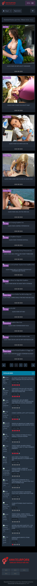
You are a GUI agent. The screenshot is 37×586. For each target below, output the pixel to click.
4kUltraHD (15, 439)
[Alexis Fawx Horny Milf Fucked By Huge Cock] (18, 165)
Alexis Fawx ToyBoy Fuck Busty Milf (18, 105)
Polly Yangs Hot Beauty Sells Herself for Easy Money (21, 435)
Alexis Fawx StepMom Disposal (18, 240)
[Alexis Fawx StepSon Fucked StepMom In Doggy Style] (18, 350)
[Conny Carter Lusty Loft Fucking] (6, 415)
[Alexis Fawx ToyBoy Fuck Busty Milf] (18, 89)
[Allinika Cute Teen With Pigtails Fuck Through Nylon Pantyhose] (6, 381)
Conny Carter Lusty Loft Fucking (23, 413)
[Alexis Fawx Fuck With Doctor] (18, 128)
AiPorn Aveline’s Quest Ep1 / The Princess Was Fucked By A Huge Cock (22, 527)
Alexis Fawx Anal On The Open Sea (18, 212)
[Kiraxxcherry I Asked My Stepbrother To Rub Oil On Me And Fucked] (6, 472)
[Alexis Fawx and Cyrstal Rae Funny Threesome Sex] (18, 250)
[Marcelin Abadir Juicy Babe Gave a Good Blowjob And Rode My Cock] (6, 426)
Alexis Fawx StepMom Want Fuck (18, 326)
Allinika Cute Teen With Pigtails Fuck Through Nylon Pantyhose (23, 378)
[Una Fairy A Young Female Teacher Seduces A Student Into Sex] (6, 460)
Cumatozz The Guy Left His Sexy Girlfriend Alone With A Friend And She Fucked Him (22, 390)
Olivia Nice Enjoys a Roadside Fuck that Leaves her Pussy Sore (22, 492)
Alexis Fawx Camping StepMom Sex (18, 226)
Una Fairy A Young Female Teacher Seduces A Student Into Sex (22, 458)
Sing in (7, 11)
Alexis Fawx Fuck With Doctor (18, 144)
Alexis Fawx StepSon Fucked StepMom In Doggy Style (18, 354)
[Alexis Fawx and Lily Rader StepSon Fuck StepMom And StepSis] (18, 265)
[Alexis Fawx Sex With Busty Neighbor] (18, 44)
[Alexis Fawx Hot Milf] (18, 308)
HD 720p (5, 27)
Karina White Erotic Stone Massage (21, 538)
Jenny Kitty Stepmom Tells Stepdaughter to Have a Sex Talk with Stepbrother (23, 481)
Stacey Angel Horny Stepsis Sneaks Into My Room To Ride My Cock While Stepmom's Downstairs (22, 516)
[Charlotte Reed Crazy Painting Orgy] (6, 506)
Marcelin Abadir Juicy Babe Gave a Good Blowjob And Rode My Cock (23, 424)
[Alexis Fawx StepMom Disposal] (18, 236)
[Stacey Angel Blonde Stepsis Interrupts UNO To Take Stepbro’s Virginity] (6, 449)
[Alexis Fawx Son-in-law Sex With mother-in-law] (18, 336)
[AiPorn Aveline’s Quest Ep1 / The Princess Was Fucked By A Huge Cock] (6, 529)
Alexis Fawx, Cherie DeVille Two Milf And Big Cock (18, 297)
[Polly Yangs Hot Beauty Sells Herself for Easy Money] (6, 437)
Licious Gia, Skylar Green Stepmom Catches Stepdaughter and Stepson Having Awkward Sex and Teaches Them (22, 402)
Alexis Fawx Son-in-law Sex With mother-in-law (18, 340)
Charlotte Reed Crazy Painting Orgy (22, 504)
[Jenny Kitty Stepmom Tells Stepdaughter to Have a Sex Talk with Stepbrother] (6, 483)
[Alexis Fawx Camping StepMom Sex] (18, 222)
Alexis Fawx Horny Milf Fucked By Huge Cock (18, 179)
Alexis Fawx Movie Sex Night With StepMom (18, 283)
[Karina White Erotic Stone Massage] (6, 540)
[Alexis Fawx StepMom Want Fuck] (18, 322)
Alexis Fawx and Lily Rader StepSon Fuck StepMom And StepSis (18, 270)
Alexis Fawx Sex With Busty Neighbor (18, 66)
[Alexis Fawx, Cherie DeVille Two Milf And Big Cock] (18, 294)
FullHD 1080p (7, 117)
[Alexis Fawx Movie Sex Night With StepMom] (18, 280)
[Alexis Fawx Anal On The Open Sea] (18, 199)
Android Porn (6, 78)
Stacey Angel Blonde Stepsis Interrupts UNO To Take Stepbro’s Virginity (23, 447)
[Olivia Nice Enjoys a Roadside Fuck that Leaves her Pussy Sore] (6, 494)
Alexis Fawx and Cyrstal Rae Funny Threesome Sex (18, 254)
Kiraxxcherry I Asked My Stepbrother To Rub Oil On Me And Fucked (22, 470)
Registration (17, 11)
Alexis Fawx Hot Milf (18, 312)
